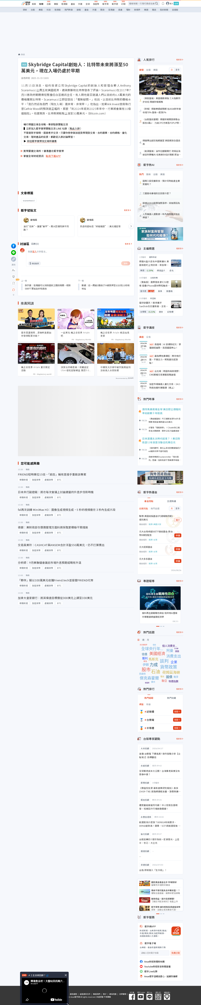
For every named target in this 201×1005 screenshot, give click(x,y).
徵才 (105, 994)
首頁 (34, 3)
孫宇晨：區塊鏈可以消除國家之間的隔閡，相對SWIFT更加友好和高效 (48, 287)
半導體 (150, 728)
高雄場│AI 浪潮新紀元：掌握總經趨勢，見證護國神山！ (165, 346)
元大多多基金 (145, 558)
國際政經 (153, 257)
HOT (151, 344)
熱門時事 (69, 9)
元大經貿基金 (145, 547)
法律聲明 (122, 994)
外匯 (80, 3)
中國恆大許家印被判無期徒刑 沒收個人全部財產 (115, 369)
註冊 (176, 3)
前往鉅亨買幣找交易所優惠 (42, 141)
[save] (13, 283)
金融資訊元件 (85, 994)
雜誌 (154, 9)
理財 (128, 9)
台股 (49, 3)
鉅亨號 (115, 3)
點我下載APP (53, 156)
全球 (88, 3)
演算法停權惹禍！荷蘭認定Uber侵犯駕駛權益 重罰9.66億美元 (76, 369)
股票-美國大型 (155, 524)
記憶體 (150, 711)
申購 (178, 535)
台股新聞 (154, 278)
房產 (120, 9)
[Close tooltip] (36, 289)
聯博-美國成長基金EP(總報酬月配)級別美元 (156, 517)
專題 (146, 9)
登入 (171, 3)
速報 (79, 9)
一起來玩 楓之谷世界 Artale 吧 (75, 334)
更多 (178, 70)
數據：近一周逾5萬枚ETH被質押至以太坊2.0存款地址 (106, 287)
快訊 (23, 54)
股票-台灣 (153, 539)
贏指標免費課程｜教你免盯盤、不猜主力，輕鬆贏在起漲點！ (165, 359)
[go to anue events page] (163, 3)
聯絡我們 (96, 994)
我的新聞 (164, 9)
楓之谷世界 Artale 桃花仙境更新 (114, 334)
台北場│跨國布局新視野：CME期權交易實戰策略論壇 (165, 372)
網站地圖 (112, 994)
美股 (56, 3)
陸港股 (64, 3)
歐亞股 (153, 298)
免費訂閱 (175, 953)
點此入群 (75, 128)
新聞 (41, 3)
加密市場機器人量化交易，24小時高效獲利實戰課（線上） (164, 385)
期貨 (102, 9)
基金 (73, 3)
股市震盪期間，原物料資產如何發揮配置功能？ (36, 334)
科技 (49, 9)
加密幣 (96, 3)
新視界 (137, 9)
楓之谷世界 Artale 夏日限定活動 (35, 369)
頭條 (25, 9)
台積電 (150, 720)
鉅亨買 (105, 3)
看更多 (127, 210)
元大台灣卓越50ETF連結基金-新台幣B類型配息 (156, 533)
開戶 (178, 520)
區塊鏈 (111, 9)
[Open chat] (13, 290)
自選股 (175, 9)
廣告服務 (73, 994)
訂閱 (123, 3)
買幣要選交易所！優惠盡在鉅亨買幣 (43, 151)
